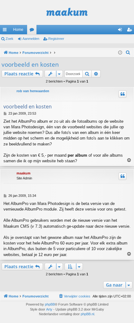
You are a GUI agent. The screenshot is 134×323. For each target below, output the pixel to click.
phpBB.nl (87, 314)
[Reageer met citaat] (122, 94)
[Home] (67, 12)
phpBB (50, 304)
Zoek (9, 38)
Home (18, 29)
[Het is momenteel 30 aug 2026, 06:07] (120, 52)
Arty (49, 309)
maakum (24, 173)
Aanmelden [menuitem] (121, 30)
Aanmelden (30, 38)
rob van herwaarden (33, 91)
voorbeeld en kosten (30, 64)
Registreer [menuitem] (130, 30)
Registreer (56, 38)
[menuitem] (128, 52)
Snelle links (5, 30)
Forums (33, 30)
